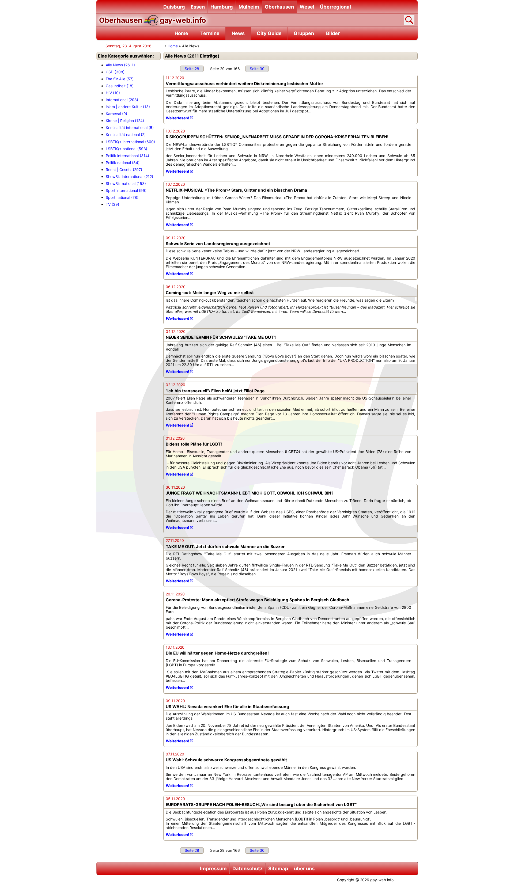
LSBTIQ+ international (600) (130, 141)
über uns (304, 868)
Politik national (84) (122, 162)
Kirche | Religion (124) (125, 120)
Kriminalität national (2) (126, 134)
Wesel (307, 7)
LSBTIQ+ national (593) (126, 148)
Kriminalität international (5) (130, 127)
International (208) (122, 99)
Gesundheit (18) (120, 85)
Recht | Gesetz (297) (124, 169)
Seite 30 (257, 68)
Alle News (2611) (120, 65)
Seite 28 (192, 68)
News (238, 33)
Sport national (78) (122, 197)
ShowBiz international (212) (129, 176)
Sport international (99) (126, 190)
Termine (210, 33)
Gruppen (304, 33)
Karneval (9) (116, 113)
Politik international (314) (127, 155)
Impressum (213, 868)
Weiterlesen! (177, 118)
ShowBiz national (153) (126, 183)
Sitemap (278, 868)
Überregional (335, 7)
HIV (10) (113, 92)
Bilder (333, 33)
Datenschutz (247, 868)
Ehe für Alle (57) (120, 79)
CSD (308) (115, 72)
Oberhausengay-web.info (152, 20)
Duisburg (174, 7)
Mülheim (249, 7)
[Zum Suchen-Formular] (409, 20)
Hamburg (221, 7)
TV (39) (112, 204)
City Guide (269, 33)
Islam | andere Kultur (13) (128, 106)
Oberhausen (279, 7)
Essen (198, 7)
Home (181, 33)
